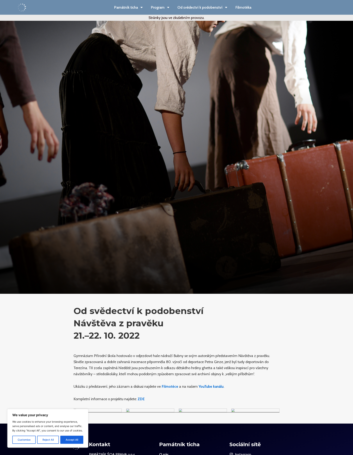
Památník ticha (126, 7)
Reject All (48, 439)
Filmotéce (170, 386)
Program (158, 7)
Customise (24, 439)
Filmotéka (243, 7)
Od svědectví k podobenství (199, 7)
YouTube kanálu (211, 386)
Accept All (72, 439)
